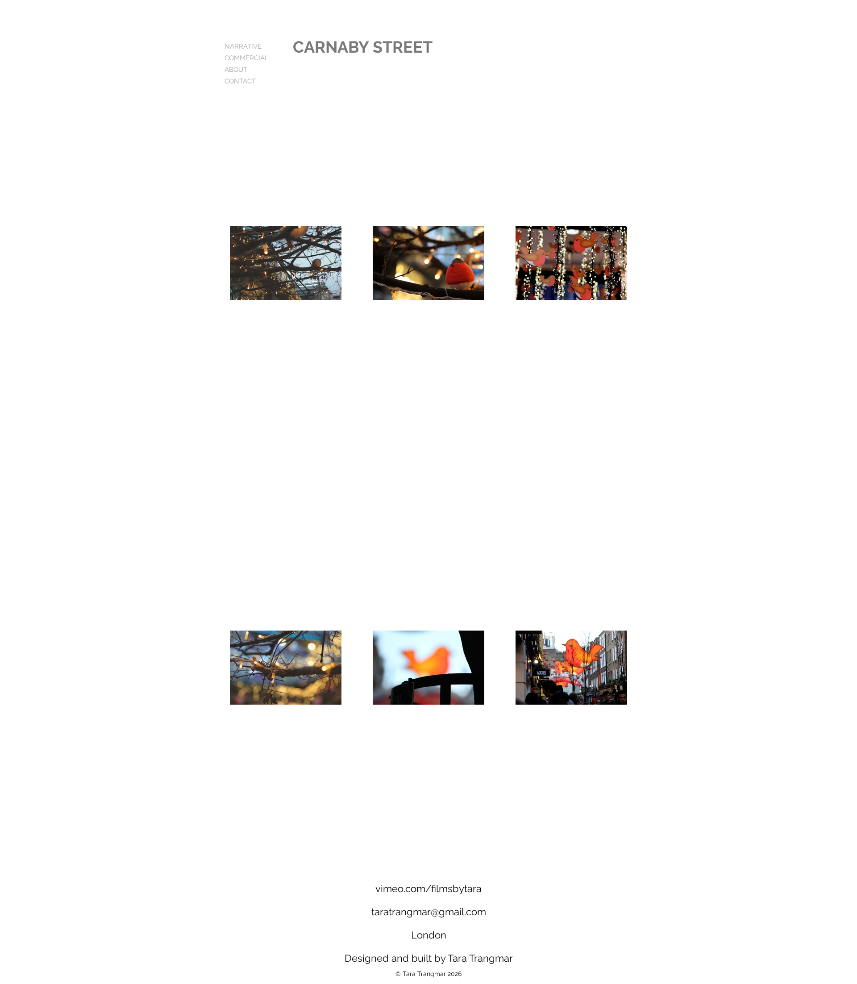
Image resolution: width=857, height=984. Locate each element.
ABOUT (236, 70)
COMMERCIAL (247, 58)
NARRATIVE (243, 46)
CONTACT (240, 81)
